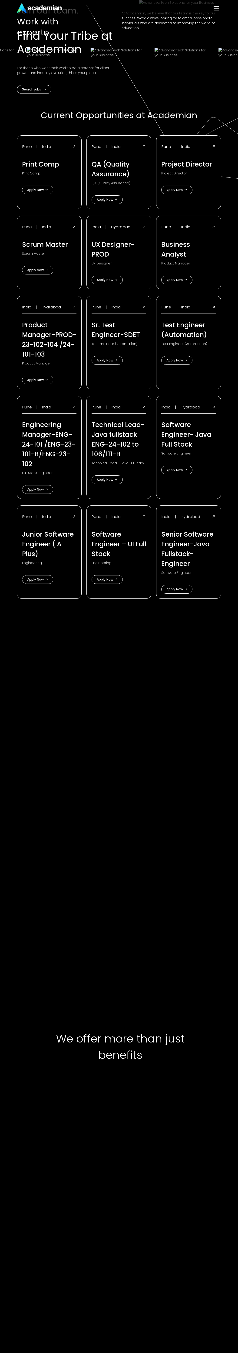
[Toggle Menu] (216, 8)
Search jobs (32, 89)
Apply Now (35, 189)
